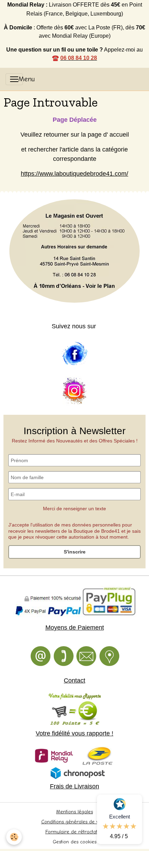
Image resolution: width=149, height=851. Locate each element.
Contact (74, 680)
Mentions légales (74, 812)
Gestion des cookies (74, 842)
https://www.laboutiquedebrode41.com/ (74, 173)
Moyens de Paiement (74, 627)
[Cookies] (14, 837)
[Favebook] (74, 354)
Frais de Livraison (74, 786)
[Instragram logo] (74, 391)
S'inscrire (75, 552)
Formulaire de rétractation (74, 832)
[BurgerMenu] (14, 79)
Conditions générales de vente (74, 822)
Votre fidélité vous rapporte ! (74, 733)
